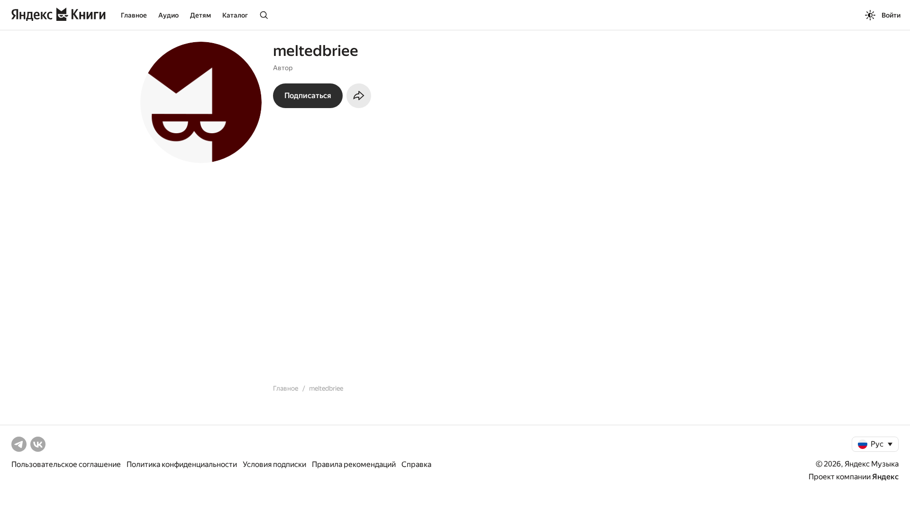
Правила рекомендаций (354, 464)
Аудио (168, 15)
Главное (134, 15)
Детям (200, 15)
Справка (416, 464)
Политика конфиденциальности (182, 464)
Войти (891, 15)
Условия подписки (274, 464)
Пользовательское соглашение (66, 464)
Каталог (235, 15)
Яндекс (885, 476)
